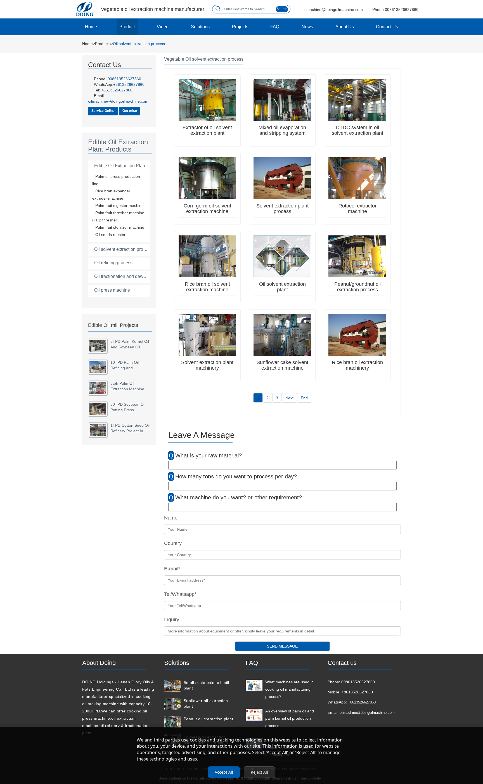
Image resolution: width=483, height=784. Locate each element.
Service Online (103, 111)
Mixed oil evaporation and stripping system (282, 130)
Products (103, 43)
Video (163, 26)
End (304, 398)
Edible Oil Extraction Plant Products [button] (129, 165)
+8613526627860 (116, 90)
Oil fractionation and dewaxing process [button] (132, 276)
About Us (344, 26)
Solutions (200, 26)
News (307, 26)
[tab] (119, 165)
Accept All (224, 772)
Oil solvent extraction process (139, 43)
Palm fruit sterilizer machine (119, 227)
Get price (129, 111)
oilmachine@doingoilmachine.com (367, 712)
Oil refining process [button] (113, 262)
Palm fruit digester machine (119, 205)
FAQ (274, 26)
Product (127, 26)
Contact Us (387, 26)
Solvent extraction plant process (282, 208)
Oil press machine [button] (112, 290)
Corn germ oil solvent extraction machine (207, 208)
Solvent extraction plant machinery (207, 365)
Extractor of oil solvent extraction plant (207, 130)
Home (91, 26)
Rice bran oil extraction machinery (357, 365)
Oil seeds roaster (110, 234)
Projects (240, 26)
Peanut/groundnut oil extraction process (357, 286)
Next (289, 398)
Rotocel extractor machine (357, 208)
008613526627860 (124, 79)
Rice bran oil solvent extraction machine (207, 286)
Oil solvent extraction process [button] (123, 249)
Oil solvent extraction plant (282, 286)
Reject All (259, 772)
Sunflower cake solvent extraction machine (282, 365)
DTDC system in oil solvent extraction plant (357, 130)
